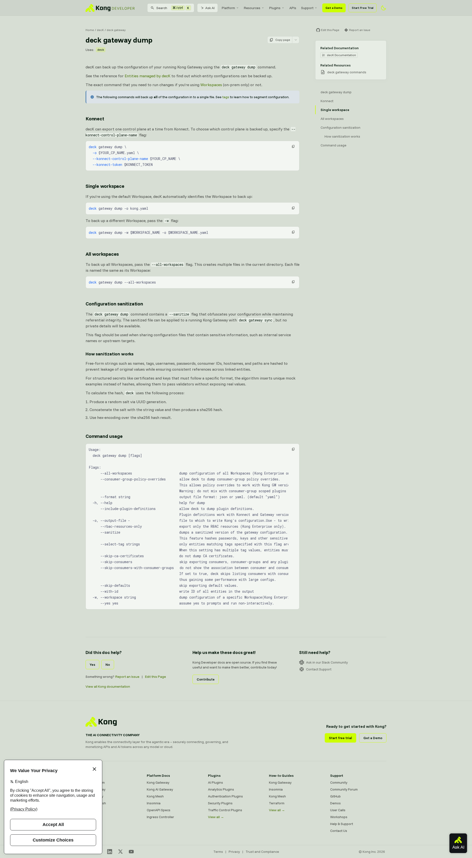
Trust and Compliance (262, 851)
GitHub (335, 796)
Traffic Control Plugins (225, 810)
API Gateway (95, 789)
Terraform (276, 803)
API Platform (95, 782)
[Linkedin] (109, 851)
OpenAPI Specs (158, 810)
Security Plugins (220, 803)
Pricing (91, 817)
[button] (293, 146)
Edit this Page (155, 676)
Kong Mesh (155, 796)
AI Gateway (94, 796)
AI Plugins (215, 782)
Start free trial (340, 738)
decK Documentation (341, 55)
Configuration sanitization (114, 304)
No (107, 664)
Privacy (234, 851)
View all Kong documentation (108, 686)
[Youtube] (131, 851)
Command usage (104, 436)
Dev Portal (94, 810)
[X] (120, 851)
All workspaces (102, 254)
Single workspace (105, 186)
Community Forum (344, 789)
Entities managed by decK (147, 75)
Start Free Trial (362, 8)
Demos (335, 803)
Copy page (282, 40)
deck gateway (116, 30)
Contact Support (318, 669)
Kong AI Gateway (160, 789)
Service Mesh (96, 803)
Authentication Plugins (225, 796)
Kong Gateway (158, 782)
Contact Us (338, 830)
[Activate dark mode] (383, 8)
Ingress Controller (160, 817)
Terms (218, 851)
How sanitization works (109, 354)
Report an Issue (127, 676)
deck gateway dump (336, 92)
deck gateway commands (346, 72)
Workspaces (211, 84)
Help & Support (341, 824)
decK (100, 30)
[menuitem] (230, 7)
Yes (92, 664)
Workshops (338, 817)
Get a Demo (333, 8)
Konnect (95, 118)
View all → (216, 817)
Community (338, 782)
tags (225, 97)
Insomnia (154, 803)
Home (90, 30)
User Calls (337, 810)
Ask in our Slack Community (327, 662)
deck (100, 49)
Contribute (206, 679)
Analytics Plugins (221, 789)
